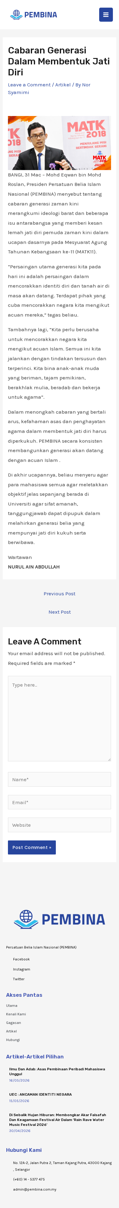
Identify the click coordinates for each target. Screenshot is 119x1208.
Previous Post (59, 593)
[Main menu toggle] (106, 15)
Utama (11, 1005)
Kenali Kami (16, 1014)
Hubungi (13, 1040)
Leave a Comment (29, 85)
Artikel (63, 85)
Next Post (60, 612)
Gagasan (13, 1023)
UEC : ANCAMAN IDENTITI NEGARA (40, 1094)
